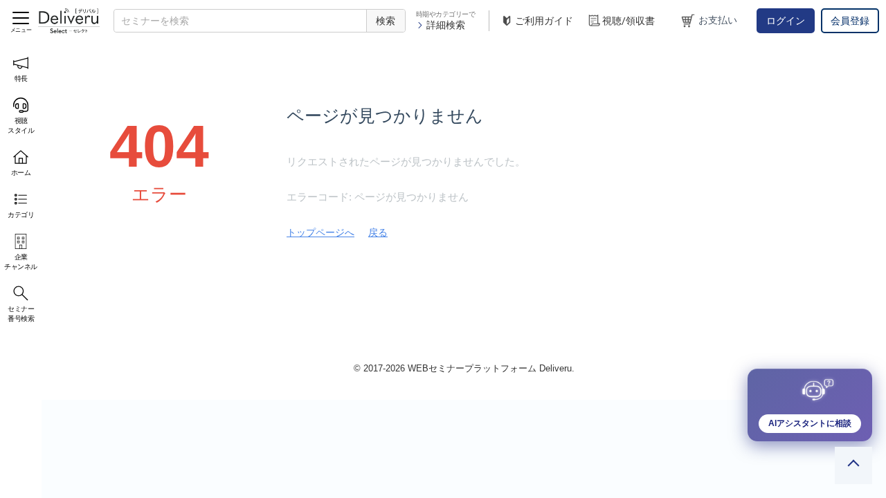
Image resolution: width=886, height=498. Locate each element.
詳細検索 (445, 24)
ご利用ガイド (544, 20)
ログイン (785, 20)
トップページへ (320, 232)
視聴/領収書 (628, 20)
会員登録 (850, 20)
